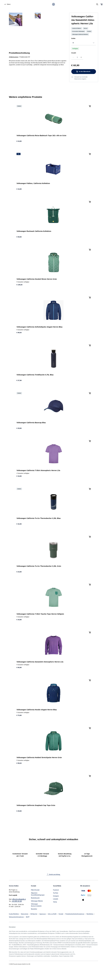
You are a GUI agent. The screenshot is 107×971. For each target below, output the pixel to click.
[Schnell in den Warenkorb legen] (90, 106)
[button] (15, 27)
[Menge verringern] (73, 57)
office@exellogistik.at (19, 899)
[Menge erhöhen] (81, 57)
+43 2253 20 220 (17, 901)
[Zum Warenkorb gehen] (102, 4)
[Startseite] (53, 4)
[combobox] (83, 42)
